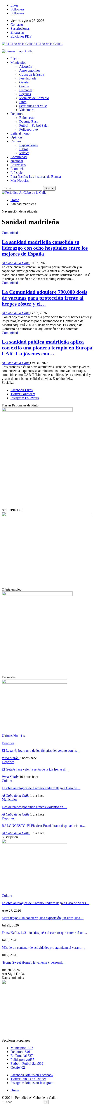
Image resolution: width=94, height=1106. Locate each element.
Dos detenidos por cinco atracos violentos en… (34, 807)
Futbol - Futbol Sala (26, 1063)
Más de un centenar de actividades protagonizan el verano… (43, 947)
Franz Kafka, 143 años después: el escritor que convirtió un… (44, 933)
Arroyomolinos (29, 70)
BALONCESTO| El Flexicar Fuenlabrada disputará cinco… (43, 826)
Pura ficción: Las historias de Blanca (35, 176)
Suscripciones (20, 28)
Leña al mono (20, 133)
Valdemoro (26, 110)
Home (14, 1090)
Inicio (14, 58)
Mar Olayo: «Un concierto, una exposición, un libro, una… (43, 918)
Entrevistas (18, 165)
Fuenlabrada (27, 78)
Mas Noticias (19, 180)
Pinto (22, 102)
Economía (17, 169)
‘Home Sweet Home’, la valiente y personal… (34, 962)
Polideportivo (28, 129)
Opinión (16, 137)
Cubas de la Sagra (31, 74)
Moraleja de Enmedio (34, 98)
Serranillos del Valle (33, 106)
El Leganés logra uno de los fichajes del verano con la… (41, 750)
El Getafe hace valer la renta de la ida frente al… (35, 769)
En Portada (21, 1056)
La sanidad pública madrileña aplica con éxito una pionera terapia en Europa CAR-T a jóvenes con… (47, 347)
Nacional (16, 161)
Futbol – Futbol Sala (33, 125)
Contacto (16, 24)
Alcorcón (25, 66)
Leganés (25, 94)
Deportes (16, 114)
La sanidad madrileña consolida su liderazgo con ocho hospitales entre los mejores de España (45, 248)
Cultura (15, 141)
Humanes (25, 90)
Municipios (18, 62)
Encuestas (17, 32)
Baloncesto (27, 117)
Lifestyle (16, 173)
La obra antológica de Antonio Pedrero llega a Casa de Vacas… (45, 903)
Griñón (24, 86)
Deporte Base (28, 121)
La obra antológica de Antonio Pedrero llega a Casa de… (41, 788)
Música (24, 153)
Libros (23, 149)
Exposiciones (28, 145)
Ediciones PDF (20, 36)
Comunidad (18, 157)
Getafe (23, 82)
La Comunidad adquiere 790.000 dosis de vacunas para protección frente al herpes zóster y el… (44, 298)
